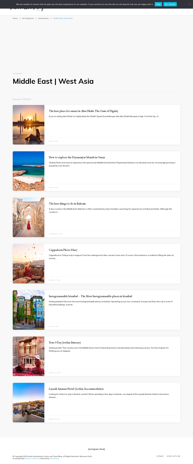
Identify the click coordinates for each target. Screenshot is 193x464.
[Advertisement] (96, 43)
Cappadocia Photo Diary (63, 250)
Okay (158, 4)
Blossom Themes (31, 458)
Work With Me (173, 456)
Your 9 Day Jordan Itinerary (65, 342)
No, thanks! (170, 4)
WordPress (54, 458)
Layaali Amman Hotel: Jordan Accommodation (76, 389)
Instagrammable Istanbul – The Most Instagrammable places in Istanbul (90, 296)
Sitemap (160, 456)
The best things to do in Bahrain (67, 203)
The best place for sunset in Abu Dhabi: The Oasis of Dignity (83, 111)
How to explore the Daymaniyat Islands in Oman (77, 157)
